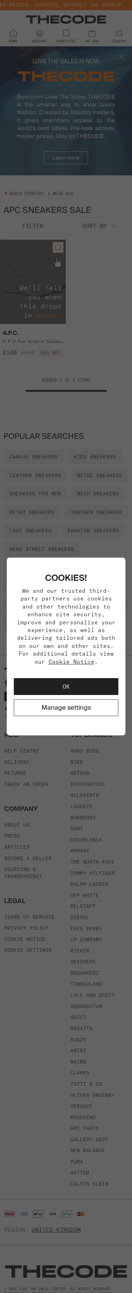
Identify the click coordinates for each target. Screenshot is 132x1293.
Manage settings (66, 707)
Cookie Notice (71, 661)
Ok (66, 686)
